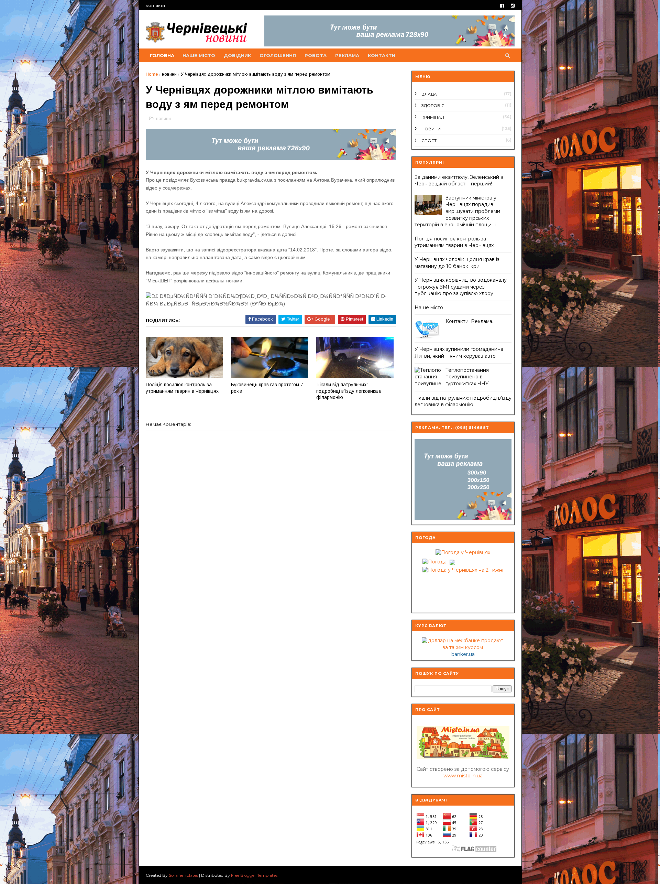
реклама (347, 55)
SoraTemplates (183, 875)
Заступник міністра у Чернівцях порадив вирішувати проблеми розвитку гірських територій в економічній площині (457, 211)
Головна (162, 55)
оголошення (278, 55)
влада (429, 94)
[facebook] (502, 5)
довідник (237, 55)
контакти (155, 5)
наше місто (199, 55)
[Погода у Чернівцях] (463, 552)
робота (316, 55)
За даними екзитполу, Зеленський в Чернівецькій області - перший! (459, 180)
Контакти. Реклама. (469, 321)
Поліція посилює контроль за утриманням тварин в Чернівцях (182, 388)
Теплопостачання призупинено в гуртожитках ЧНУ (467, 377)
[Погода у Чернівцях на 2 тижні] (462, 568)
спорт (429, 140)
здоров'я (432, 105)
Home (152, 74)
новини (169, 74)
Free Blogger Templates (254, 875)
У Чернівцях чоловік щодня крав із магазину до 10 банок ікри (457, 262)
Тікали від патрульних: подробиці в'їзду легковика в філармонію (349, 391)
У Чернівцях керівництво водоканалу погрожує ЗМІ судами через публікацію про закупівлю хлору (461, 287)
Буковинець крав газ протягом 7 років (267, 388)
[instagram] (513, 5)
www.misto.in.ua (463, 776)
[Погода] (437, 560)
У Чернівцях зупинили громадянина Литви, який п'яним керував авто (459, 352)
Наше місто (429, 307)
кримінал (432, 117)
